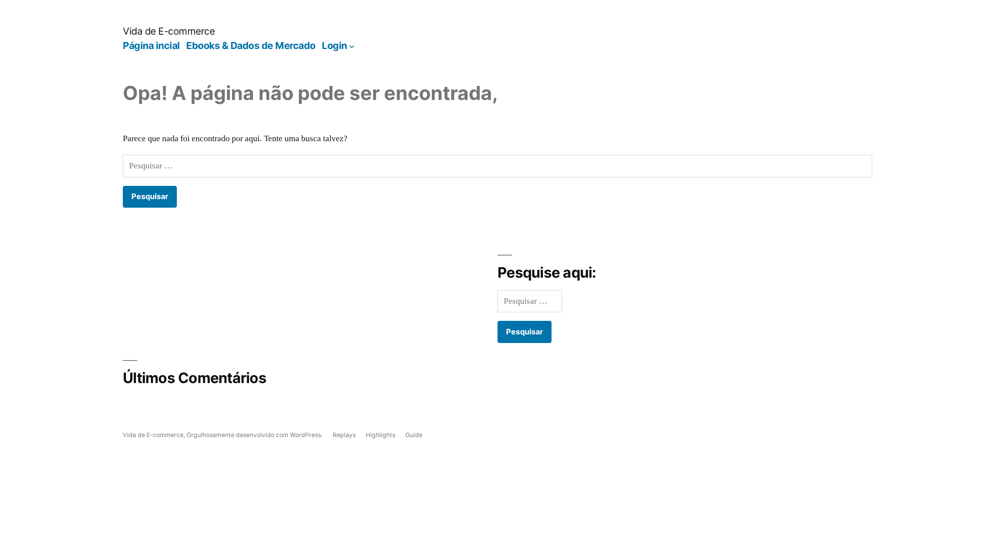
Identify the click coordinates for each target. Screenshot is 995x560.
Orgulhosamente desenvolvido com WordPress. (255, 435)
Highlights (380, 435)
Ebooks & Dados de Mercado (251, 45)
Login (334, 45)
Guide (413, 435)
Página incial (151, 45)
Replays (344, 435)
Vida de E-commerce (169, 31)
